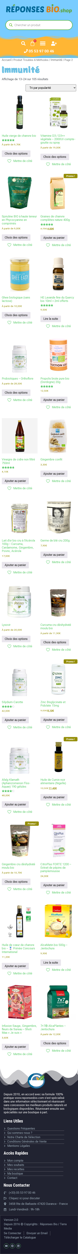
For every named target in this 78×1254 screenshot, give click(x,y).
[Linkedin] (18, 1245)
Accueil (6, 60)
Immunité (56, 60)
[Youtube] (6, 1245)
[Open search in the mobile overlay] (39, 25)
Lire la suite (50, 318)
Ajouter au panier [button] (54, 237)
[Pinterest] (12, 1245)
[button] (23, 43)
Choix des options (16, 153)
